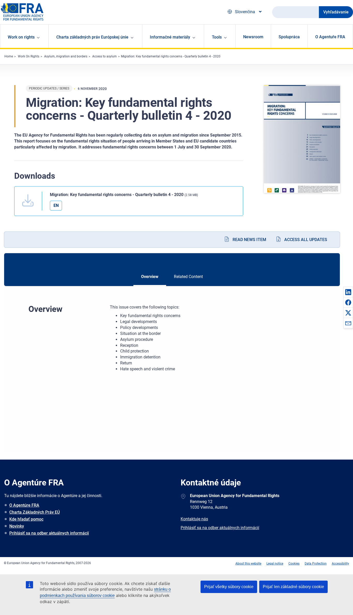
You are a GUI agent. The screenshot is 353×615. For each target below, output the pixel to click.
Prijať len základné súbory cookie (293, 586)
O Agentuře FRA (330, 36)
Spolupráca (289, 36)
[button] (348, 292)
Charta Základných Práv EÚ (34, 512)
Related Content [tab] (188, 276)
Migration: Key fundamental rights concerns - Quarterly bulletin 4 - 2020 (170, 56)
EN (56, 205)
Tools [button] (217, 37)
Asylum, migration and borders (65, 56)
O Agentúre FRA (24, 505)
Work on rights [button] (21, 37)
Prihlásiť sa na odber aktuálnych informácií (49, 533)
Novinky (16, 526)
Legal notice (274, 563)
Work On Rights (28, 56)
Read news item (249, 239)
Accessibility (340, 563)
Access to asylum (104, 56)
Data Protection (316, 563)
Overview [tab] (149, 276)
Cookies (294, 563)
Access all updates (305, 239)
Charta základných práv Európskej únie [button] (92, 37)
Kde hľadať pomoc (26, 519)
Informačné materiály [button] (170, 37)
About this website (248, 563)
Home (8, 56)
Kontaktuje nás (194, 518)
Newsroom (253, 36)
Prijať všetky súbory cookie (229, 586)
